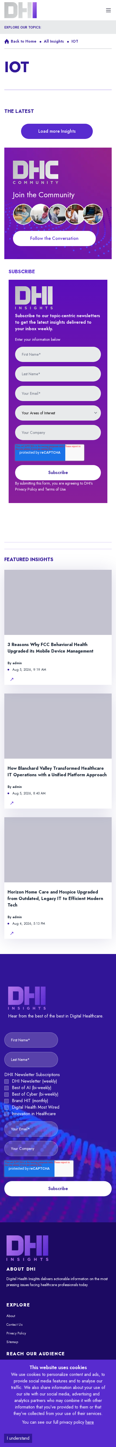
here (90, 1422)
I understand (18, 1438)
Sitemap (12, 1342)
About (10, 1316)
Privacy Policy (16, 1333)
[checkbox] (58, 1097)
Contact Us (14, 1324)
